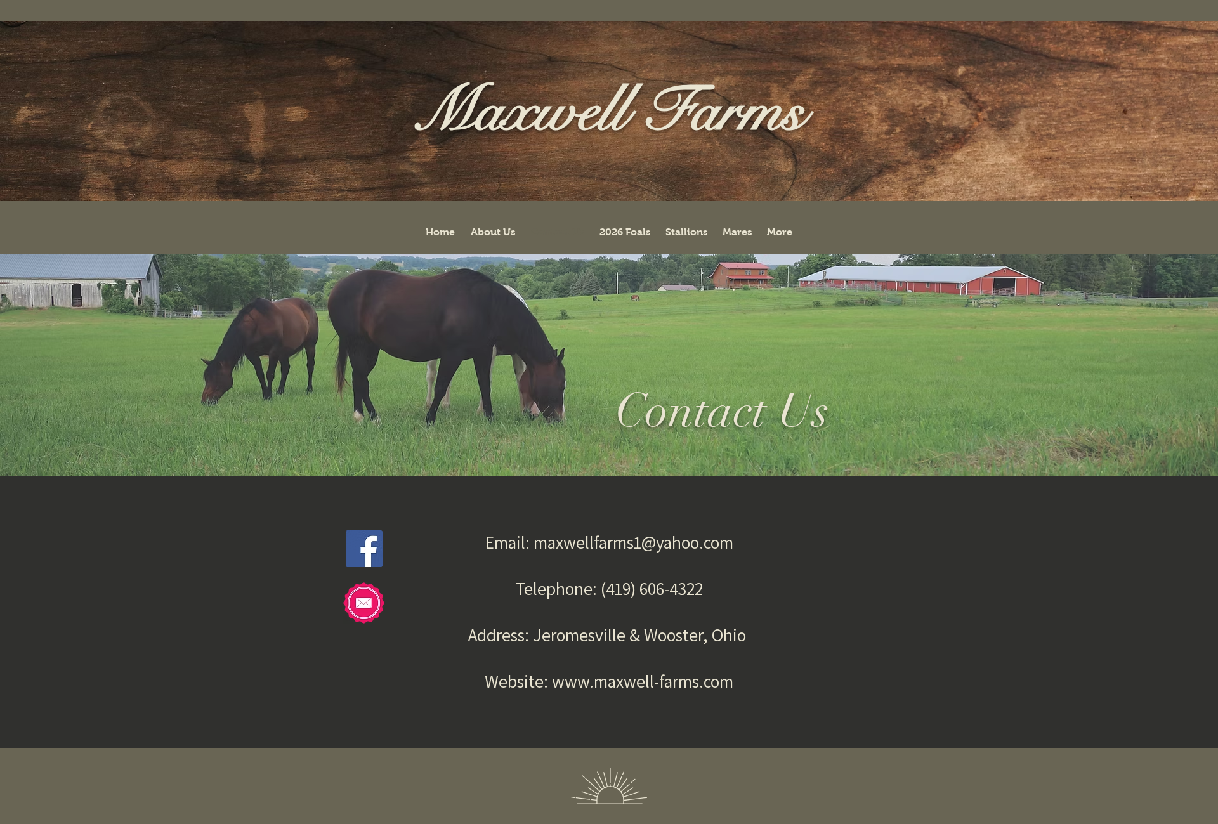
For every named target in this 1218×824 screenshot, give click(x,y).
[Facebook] (364, 548)
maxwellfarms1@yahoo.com (633, 542)
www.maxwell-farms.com (642, 681)
